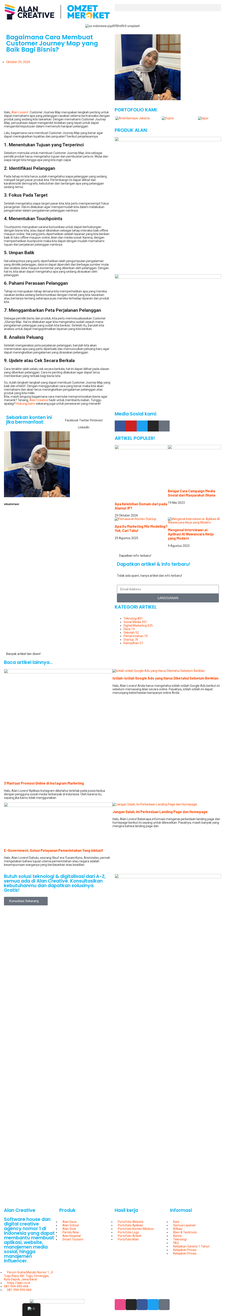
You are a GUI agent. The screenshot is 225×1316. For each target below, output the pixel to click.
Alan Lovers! (19, 112)
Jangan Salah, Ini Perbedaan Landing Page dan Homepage (160, 812)
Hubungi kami (25, 403)
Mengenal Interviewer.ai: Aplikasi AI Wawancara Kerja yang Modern (191, 534)
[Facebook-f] (120, 426)
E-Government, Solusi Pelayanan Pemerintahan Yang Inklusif (53, 850)
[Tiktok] (164, 426)
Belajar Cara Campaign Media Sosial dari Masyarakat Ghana (191, 493)
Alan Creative (38, 400)
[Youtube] (131, 426)
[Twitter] (142, 426)
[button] (168, 7)
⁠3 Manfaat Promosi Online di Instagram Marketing (44, 783)
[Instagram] (153, 426)
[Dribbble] (120, 1304)
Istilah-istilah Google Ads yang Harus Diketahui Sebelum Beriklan (165, 678)
